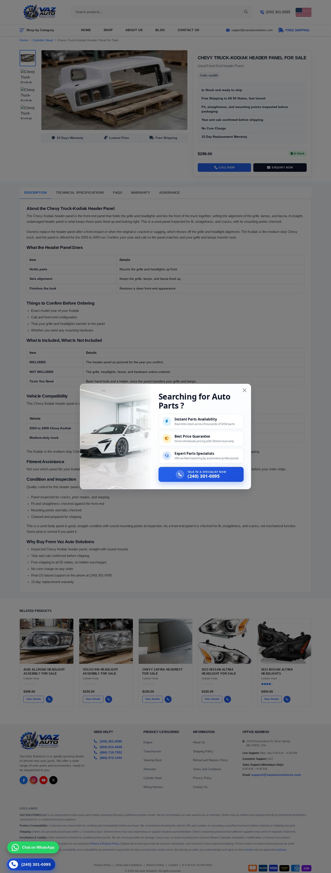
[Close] (244, 390)
